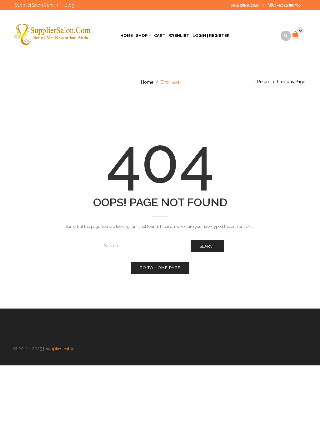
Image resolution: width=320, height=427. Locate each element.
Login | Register (211, 35)
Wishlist (179, 35)
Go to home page (160, 267)
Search (207, 246)
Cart (160, 35)
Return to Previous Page (281, 81)
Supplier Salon (60, 348)
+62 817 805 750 (289, 5)
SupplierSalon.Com (34, 5)
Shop (142, 35)
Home (126, 35)
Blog (69, 5)
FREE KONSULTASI (245, 5)
